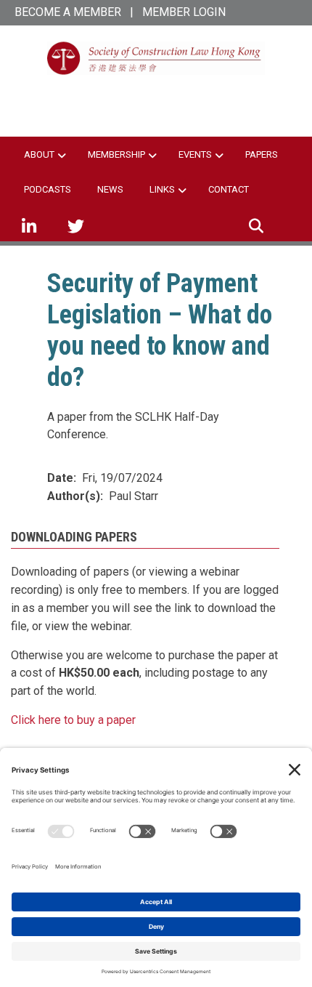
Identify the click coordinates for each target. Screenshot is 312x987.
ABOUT (39, 154)
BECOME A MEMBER (68, 12)
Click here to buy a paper (73, 720)
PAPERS (261, 154)
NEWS (110, 189)
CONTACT (228, 189)
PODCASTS (47, 189)
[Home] (156, 57)
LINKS (162, 189)
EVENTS (195, 154)
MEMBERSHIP (116, 154)
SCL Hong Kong (156, 97)
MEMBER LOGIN (184, 12)
